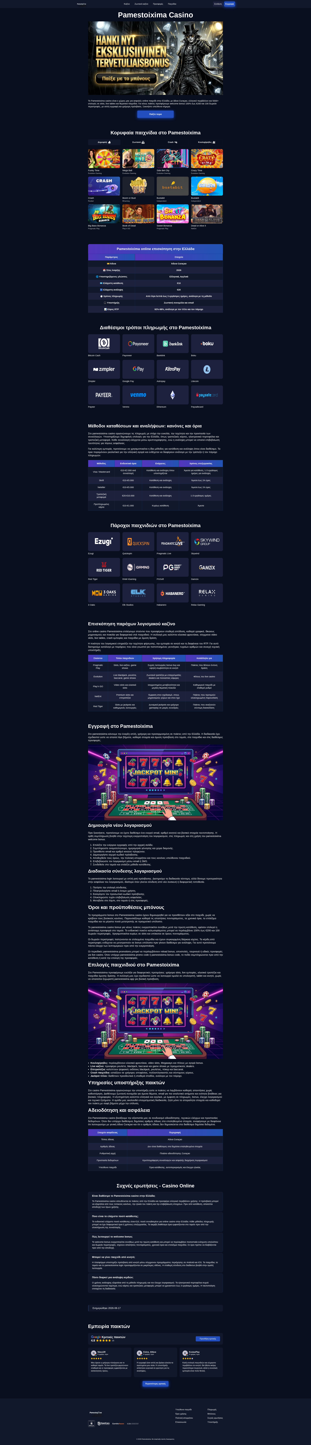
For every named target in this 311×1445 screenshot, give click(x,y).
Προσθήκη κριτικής (208, 1339)
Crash (170, 142)
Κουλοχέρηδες (205, 142)
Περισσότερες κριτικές (155, 1384)
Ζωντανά (136, 142)
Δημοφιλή (102, 142)
